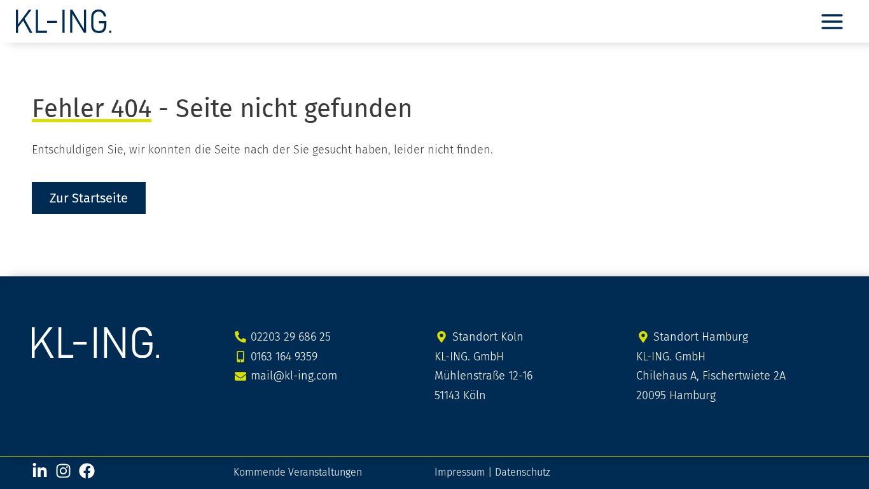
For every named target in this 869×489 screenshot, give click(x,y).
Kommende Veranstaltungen (297, 472)
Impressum (459, 472)
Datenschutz (522, 472)
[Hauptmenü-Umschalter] (831, 21)
